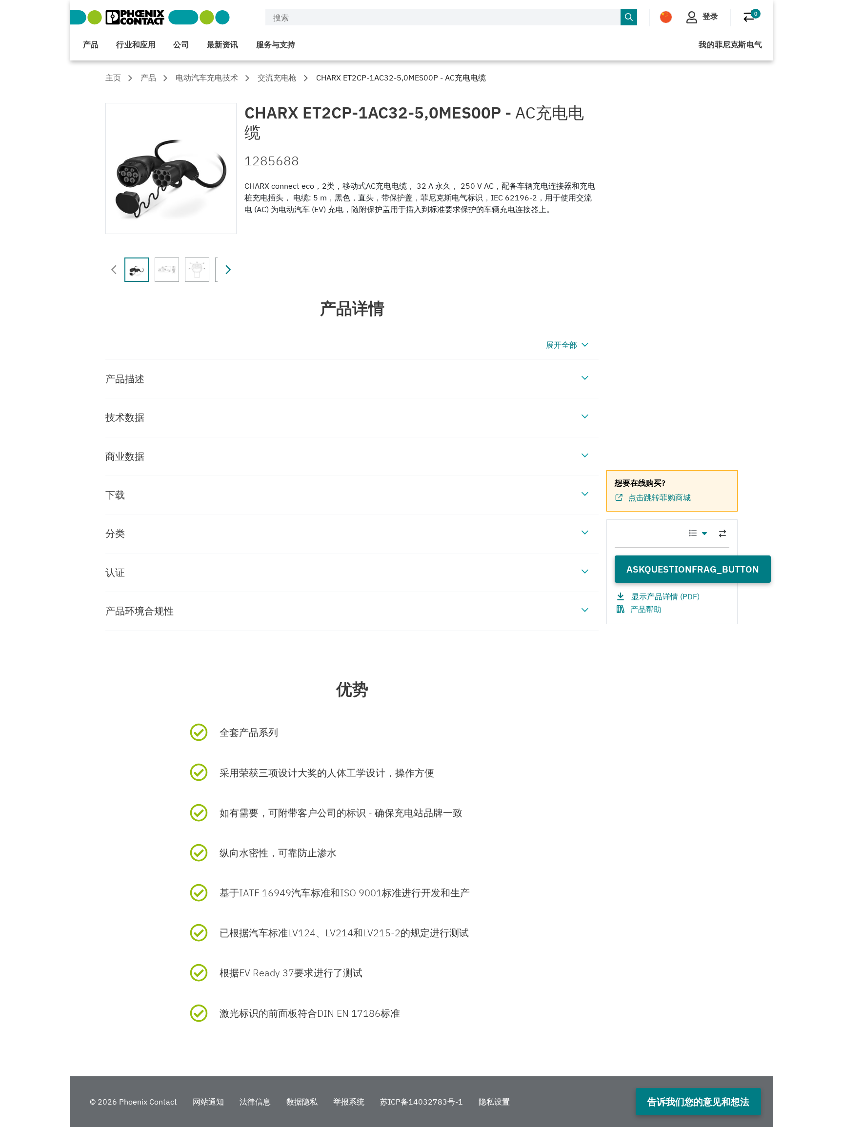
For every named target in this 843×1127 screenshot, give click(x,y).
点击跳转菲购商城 (659, 497)
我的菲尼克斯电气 (730, 44)
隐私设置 (494, 1102)
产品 (91, 44)
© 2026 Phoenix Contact (133, 1102)
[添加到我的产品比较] (722, 533)
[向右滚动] (228, 269)
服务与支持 (276, 44)
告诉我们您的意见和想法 (698, 1101)
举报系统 (348, 1102)
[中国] (666, 16)
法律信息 (255, 1102)
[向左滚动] (114, 269)
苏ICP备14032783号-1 (421, 1102)
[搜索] (629, 17)
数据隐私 (302, 1102)
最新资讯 (223, 44)
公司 (181, 44)
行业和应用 (136, 44)
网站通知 (208, 1102)
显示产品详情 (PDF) (665, 596)
